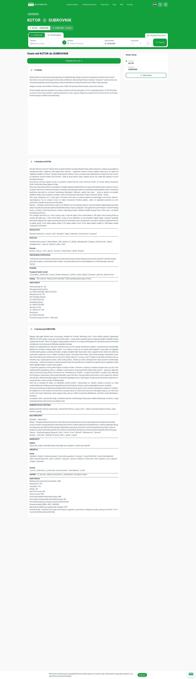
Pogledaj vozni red (73, 61)
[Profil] (165, 4)
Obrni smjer (147, 75)
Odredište (70, 40)
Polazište (33, 40)
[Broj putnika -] (132, 43)
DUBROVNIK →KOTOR (63, 28)
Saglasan (142, 675)
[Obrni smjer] (64, 42)
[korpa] (160, 4)
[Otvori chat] (191, 674)
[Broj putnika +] (148, 43)
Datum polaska (109, 40)
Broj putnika (134, 40)
